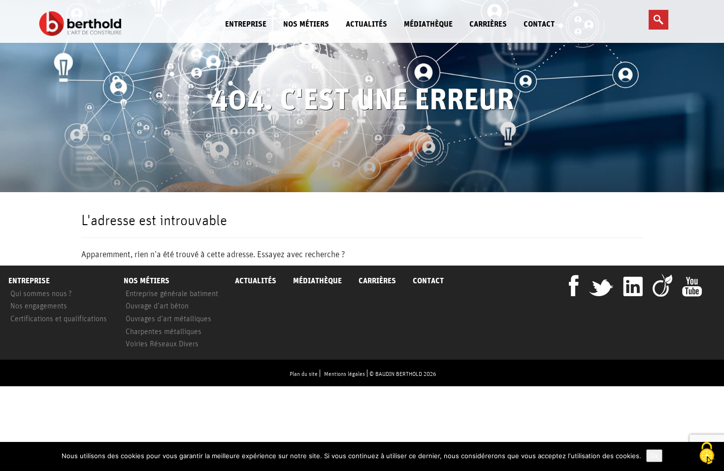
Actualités (366, 24)
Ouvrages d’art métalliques (168, 318)
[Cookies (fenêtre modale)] (707, 454)
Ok (654, 456)
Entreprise (245, 24)
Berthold (83, 23)
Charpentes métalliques (163, 331)
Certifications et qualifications (58, 318)
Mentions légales (344, 373)
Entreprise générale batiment (172, 293)
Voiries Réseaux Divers (162, 343)
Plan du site (304, 373)
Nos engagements (38, 305)
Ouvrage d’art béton (157, 305)
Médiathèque (428, 24)
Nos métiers (306, 24)
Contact (539, 24)
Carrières (488, 24)
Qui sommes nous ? (41, 293)
